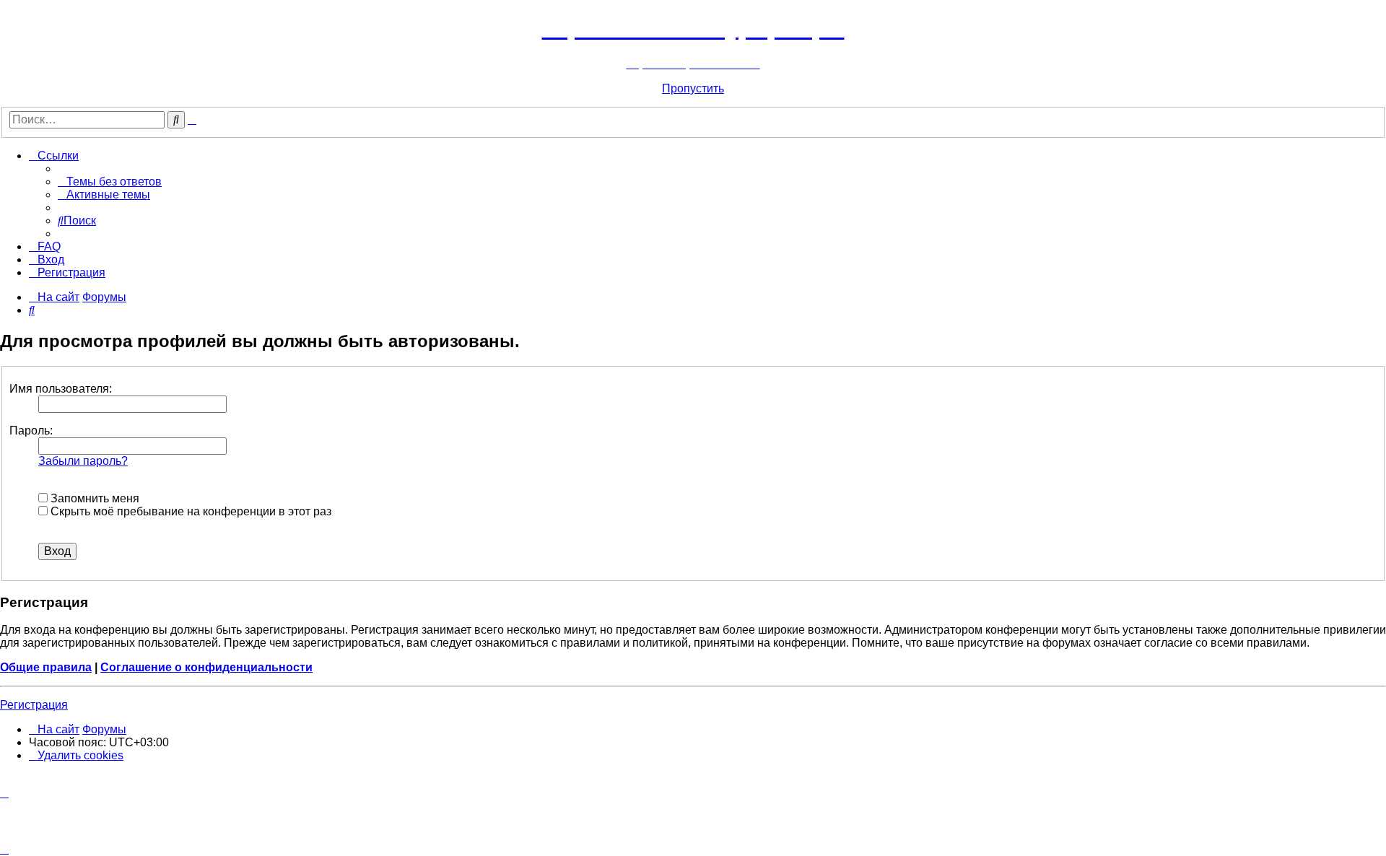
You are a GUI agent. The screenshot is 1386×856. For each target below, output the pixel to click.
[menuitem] (110, 181)
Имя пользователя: (60, 389)
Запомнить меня (93, 498)
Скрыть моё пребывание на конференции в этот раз (189, 511)
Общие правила (46, 667)
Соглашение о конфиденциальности (206, 667)
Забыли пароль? (83, 461)
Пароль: (31, 430)
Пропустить (693, 88)
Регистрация (34, 705)
